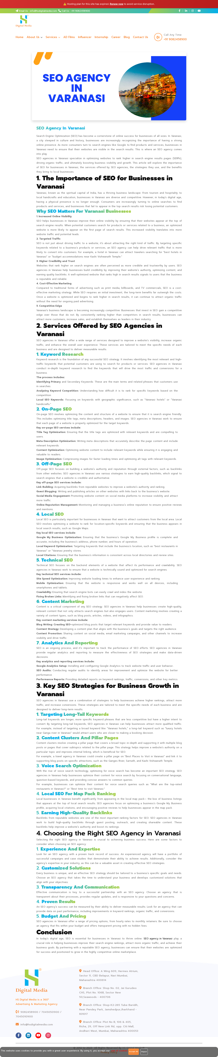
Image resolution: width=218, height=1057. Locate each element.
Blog (127, 37)
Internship (101, 37)
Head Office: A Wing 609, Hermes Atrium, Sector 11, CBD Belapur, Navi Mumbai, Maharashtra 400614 (108, 975)
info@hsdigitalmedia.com (36, 1024)
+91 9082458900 (175, 39)
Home (19, 37)
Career (115, 37)
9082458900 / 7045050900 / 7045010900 (38, 1014)
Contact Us (140, 37)
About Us (33, 37)
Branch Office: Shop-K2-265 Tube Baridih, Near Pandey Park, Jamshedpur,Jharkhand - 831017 (108, 1009)
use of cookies (119, 1050)
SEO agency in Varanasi (158, 938)
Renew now (116, 3)
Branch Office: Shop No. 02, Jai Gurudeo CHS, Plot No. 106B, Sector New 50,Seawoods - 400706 (108, 992)
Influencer (84, 37)
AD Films (69, 37)
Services (52, 37)
